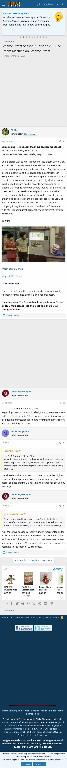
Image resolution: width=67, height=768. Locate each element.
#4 (64, 505)
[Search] (63, 4)
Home (56, 617)
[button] (3, 4)
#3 (64, 442)
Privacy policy (37, 617)
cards (30, 713)
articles (35, 710)
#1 (64, 141)
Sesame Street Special (16, 13)
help (37, 713)
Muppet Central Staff (11, 722)
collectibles (23, 710)
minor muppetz (20, 431)
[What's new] (57, 4)
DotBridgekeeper (21, 391)
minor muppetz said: (13, 513)
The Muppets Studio (13, 725)
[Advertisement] (33, 92)
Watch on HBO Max (12, 268)
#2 (64, 403)
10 (46, 37)
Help (48, 617)
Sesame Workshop (13, 728)
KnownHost (42, 735)
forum (44, 710)
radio (60, 710)
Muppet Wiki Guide (12, 276)
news (13, 710)
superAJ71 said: (11, 450)
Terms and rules (21, 617)
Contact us (7, 617)
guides (52, 710)
